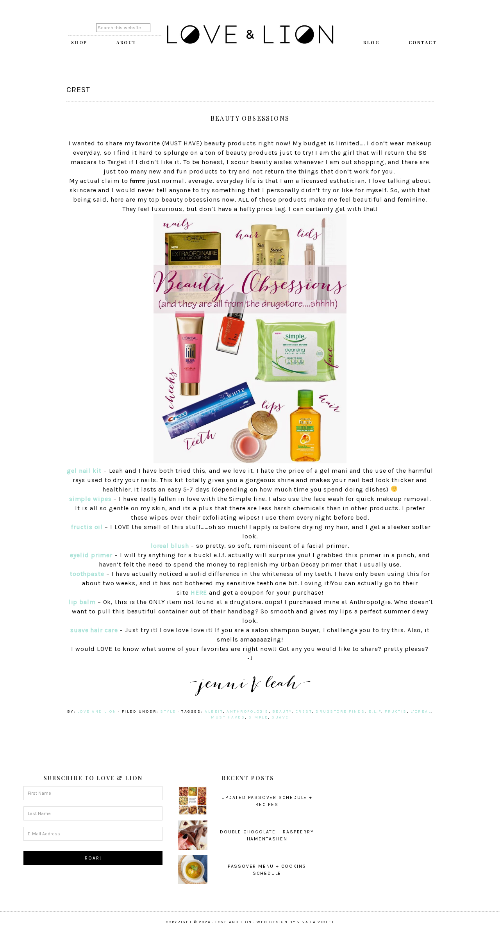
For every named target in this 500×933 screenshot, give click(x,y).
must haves (228, 717)
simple (258, 717)
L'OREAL (421, 711)
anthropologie (248, 711)
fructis (396, 711)
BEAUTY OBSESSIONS (250, 118)
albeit (214, 711)
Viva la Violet (315, 922)
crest (304, 711)
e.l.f (375, 711)
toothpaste (87, 573)
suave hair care (94, 630)
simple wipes (90, 498)
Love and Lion (250, 35)
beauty (282, 711)
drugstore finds (340, 711)
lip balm (82, 602)
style (168, 711)
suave (280, 717)
